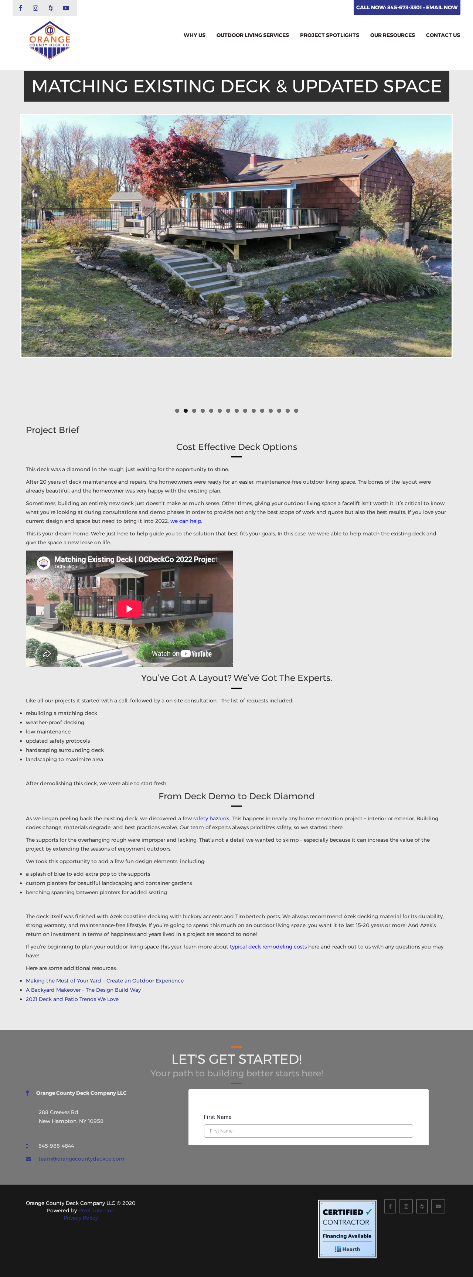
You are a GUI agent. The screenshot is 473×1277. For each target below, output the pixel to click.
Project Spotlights (329, 35)
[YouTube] (67, 8)
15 (296, 411)
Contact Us (443, 35)
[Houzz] (51, 8)
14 (288, 411)
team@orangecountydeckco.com (81, 1158)
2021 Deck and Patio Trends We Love (72, 999)
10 (254, 411)
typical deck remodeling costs (268, 946)
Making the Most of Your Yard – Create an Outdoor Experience (105, 980)
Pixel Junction (96, 1210)
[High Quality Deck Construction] (49, 40)
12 (271, 411)
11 (262, 411)
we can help (185, 521)
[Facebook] (21, 8)
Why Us (194, 35)
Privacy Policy (81, 1218)
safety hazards (211, 818)
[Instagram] (36, 8)
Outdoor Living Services (253, 35)
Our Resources (392, 35)
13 (279, 411)
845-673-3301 (405, 7)
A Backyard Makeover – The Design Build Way (83, 990)
